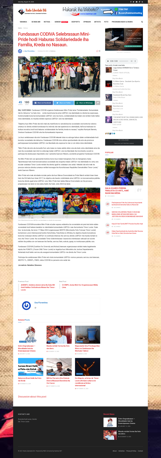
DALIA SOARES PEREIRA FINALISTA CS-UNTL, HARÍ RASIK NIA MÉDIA (117, 190)
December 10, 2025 (53, 351)
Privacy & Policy (131, 451)
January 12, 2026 (24, 354)
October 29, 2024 (43, 51)
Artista (97, 22)
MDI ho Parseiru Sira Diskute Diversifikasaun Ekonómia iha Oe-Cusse (58, 380)
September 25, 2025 (54, 386)
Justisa (23, 374)
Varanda (23, 22)
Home (20, 28)
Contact (140, 451)
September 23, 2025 (82, 388)
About (115, 451)
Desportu (76, 22)
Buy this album (118, 78)
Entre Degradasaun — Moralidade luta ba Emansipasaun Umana (26, 348)
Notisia (47, 22)
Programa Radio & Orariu (122, 22)
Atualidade (52, 341)
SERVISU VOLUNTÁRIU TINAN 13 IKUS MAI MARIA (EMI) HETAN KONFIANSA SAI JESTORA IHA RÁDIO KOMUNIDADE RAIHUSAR (127, 214)
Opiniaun (87, 22)
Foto (106, 22)
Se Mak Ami (36, 22)
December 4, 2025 (81, 354)
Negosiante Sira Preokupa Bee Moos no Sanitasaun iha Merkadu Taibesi (87, 348)
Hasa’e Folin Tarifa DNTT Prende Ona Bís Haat (127, 224)
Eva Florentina (29, 51)
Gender (61, 22)
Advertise (122, 451)
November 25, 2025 (25, 383)
